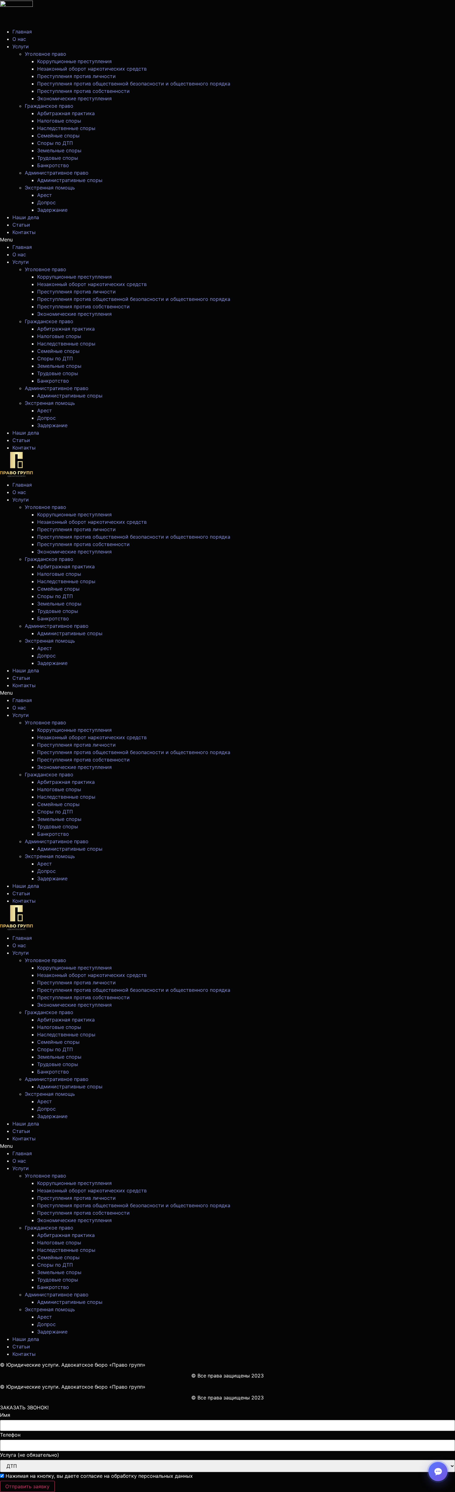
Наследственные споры (66, 128)
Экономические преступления (74, 98)
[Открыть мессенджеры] (438, 1471)
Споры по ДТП (55, 143)
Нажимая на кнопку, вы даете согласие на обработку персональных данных (99, 1475)
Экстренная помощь (50, 187)
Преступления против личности (76, 76)
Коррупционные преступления (74, 61)
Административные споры (69, 180)
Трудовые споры (57, 158)
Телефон (10, 1434)
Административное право (57, 173)
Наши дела (25, 217)
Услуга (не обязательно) (29, 1454)
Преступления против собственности (83, 91)
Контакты (24, 232)
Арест (44, 195)
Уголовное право (45, 54)
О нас (19, 39)
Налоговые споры (59, 121)
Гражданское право (49, 106)
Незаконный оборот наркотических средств (92, 69)
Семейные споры (58, 135)
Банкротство (53, 165)
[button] (227, 239)
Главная (22, 31)
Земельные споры (59, 150)
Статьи (21, 225)
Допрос (46, 202)
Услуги (20, 46)
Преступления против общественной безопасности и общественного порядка (133, 83)
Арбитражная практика (66, 113)
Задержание (52, 210)
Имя (5, 1414)
